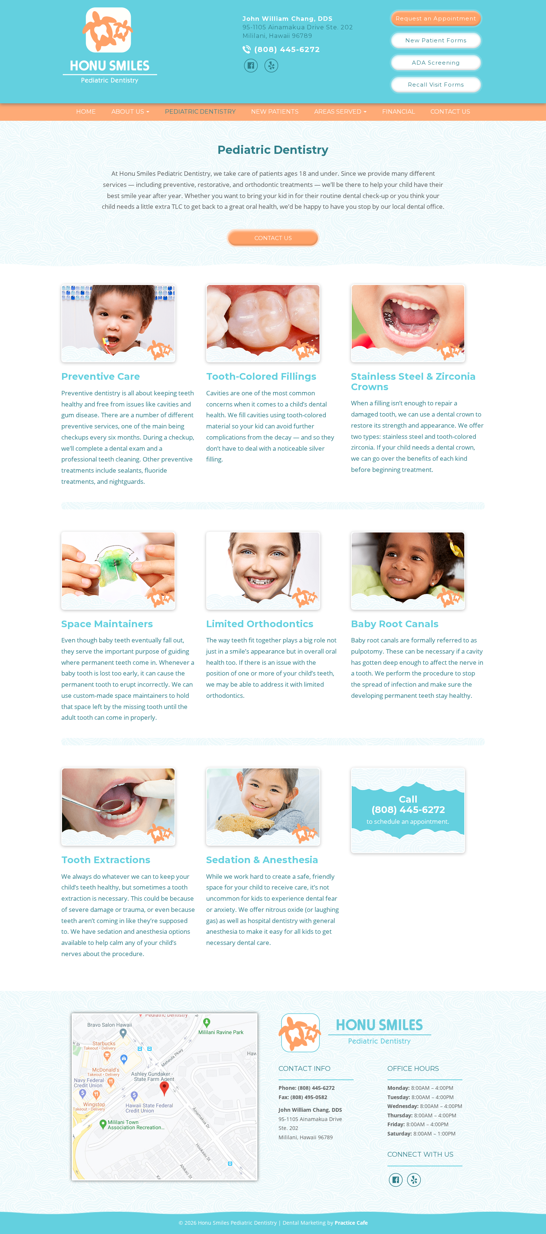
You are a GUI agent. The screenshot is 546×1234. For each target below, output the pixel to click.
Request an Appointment (436, 18)
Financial (398, 111)
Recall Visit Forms (436, 84)
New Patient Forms (436, 40)
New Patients (275, 111)
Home (86, 111)
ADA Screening (436, 62)
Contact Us (450, 111)
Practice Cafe (351, 1222)
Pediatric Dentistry (200, 111)
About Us (128, 111)
